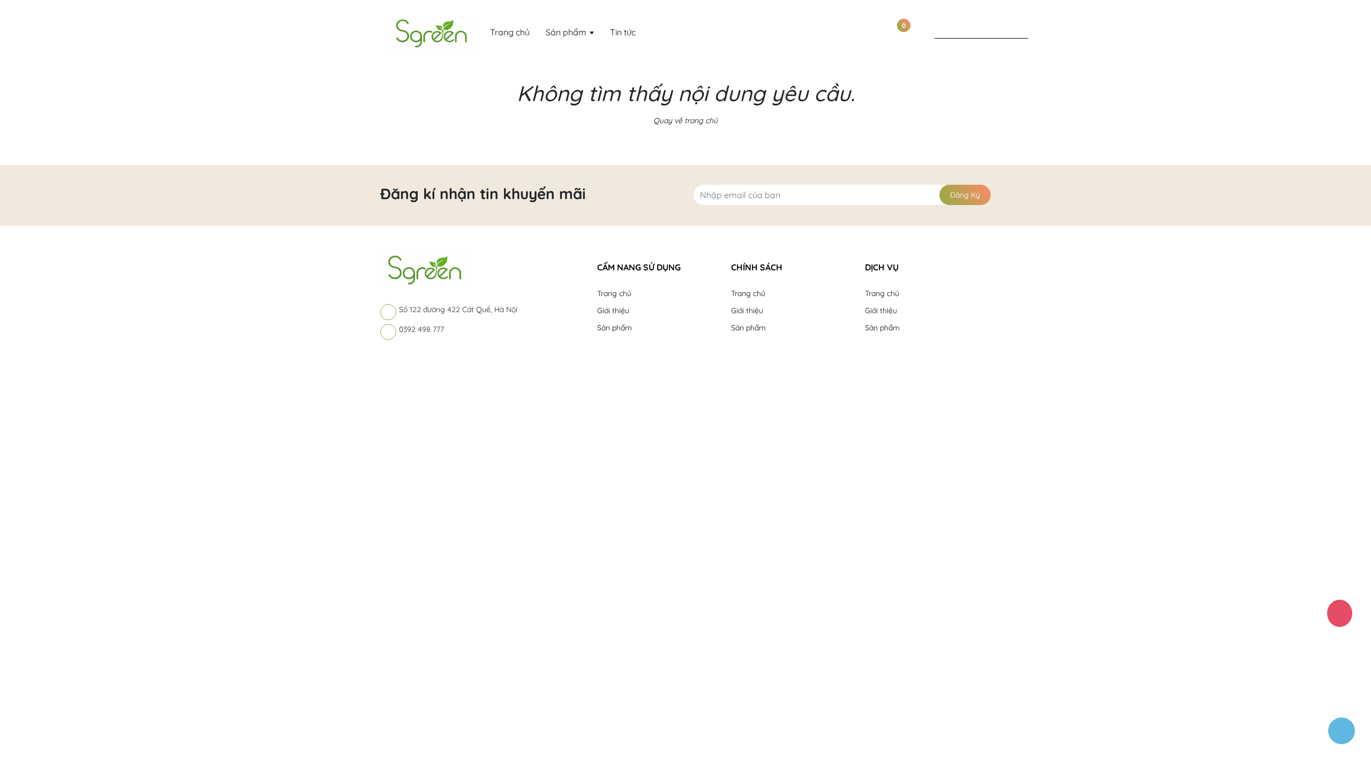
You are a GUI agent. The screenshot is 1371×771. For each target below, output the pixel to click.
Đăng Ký (965, 195)
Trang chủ (510, 32)
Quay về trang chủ (685, 120)
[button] (656, 266)
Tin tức (623, 32)
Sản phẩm (567, 32)
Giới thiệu (613, 310)
